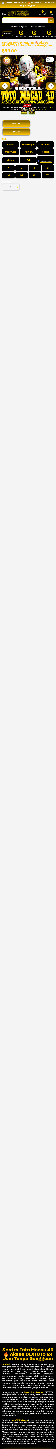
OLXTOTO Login (20, 1420)
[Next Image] (51, 86)
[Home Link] (18, 13)
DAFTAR (16, 123)
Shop (4, 14)
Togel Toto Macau (33, 1392)
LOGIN (16, 131)
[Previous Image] (5, 86)
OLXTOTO (6, 1364)
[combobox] (25, 20)
